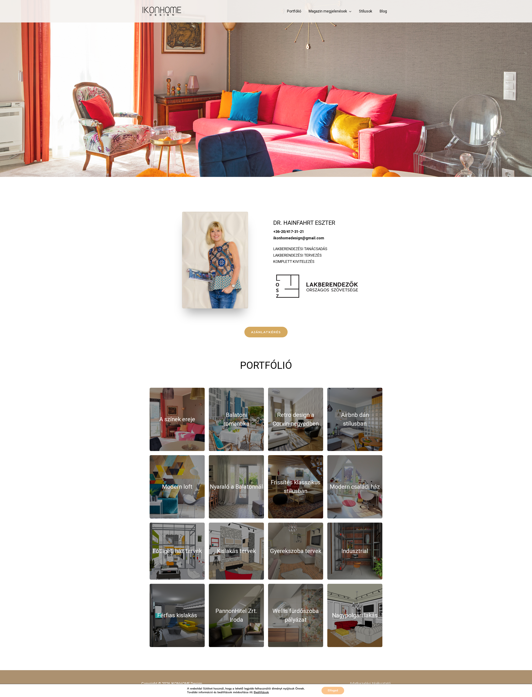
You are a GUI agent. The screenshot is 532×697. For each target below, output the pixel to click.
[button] (266, 332)
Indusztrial (354, 551)
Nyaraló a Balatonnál (236, 486)
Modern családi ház (355, 486)
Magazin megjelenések (328, 11)
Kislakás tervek (236, 551)
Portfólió (294, 11)
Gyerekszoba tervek (295, 551)
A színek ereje (177, 419)
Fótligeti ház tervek (177, 551)
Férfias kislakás (177, 615)
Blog (383, 11)
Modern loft (177, 486)
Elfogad (333, 690)
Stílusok (365, 11)
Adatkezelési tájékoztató (370, 683)
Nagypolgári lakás (355, 615)
